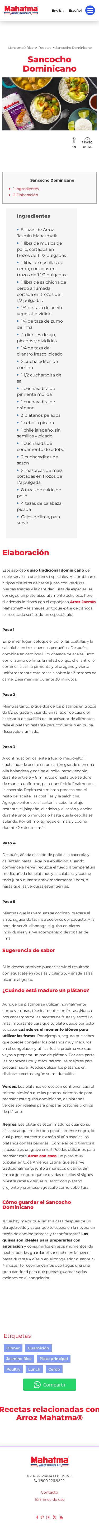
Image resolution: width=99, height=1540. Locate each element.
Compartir (54, 1384)
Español (75, 10)
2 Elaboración (25, 194)
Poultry (13, 1369)
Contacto (49, 1492)
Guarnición (38, 1348)
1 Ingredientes (26, 188)
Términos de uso (49, 1499)
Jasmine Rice (19, 1358)
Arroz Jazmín (83, 601)
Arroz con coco (42, 1155)
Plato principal (54, 1358)
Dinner (13, 1348)
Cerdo (54, 1369)
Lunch (34, 1369)
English (58, 10)
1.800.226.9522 (52, 1480)
